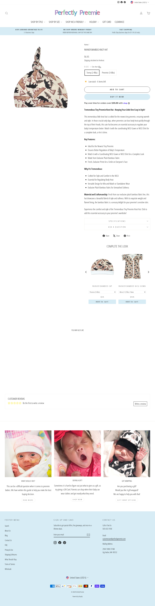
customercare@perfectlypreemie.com (114, 538)
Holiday (93, 22)
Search (7, 526)
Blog (6, 535)
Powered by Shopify (77, 596)
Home (86, 44)
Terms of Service (10, 564)
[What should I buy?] (28, 453)
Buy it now (117, 97)
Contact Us (8, 540)
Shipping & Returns (11, 554)
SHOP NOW (77, 499)
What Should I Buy (10, 559)
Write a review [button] (140, 403)
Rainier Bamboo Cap (102, 286)
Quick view (22, 369)
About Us (8, 530)
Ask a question (117, 227)
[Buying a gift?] (77, 453)
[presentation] (86, 272)
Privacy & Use (9, 550)
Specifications (117, 221)
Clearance (119, 22)
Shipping (87, 60)
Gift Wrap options (126, 500)
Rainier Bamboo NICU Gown (132, 286)
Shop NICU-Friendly (75, 22)
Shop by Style (37, 22)
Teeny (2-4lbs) (92, 72)
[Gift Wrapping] (127, 453)
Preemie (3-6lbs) (108, 72)
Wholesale (8, 569)
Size (91, 66)
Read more (28, 500)
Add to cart (102, 302)
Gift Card (106, 22)
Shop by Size (54, 22)
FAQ (6, 545)
